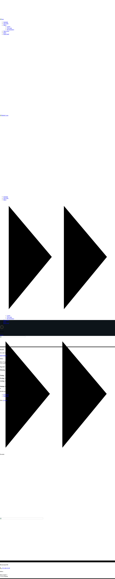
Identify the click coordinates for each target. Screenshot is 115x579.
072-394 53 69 (6, 568)
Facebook (6, 394)
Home (1, 335)
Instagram (6, 396)
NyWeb (5, 400)
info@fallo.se (3, 355)
